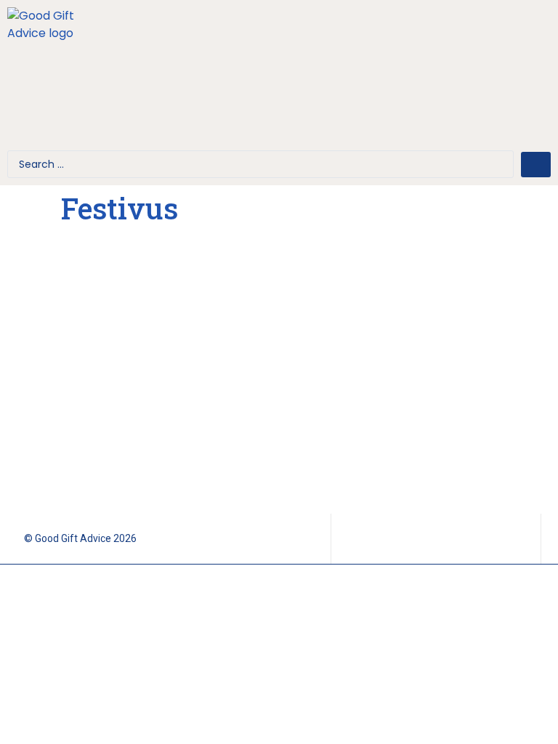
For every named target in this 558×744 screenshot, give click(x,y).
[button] (279, 80)
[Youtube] (528, 44)
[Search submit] (536, 164)
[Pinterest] (528, 86)
